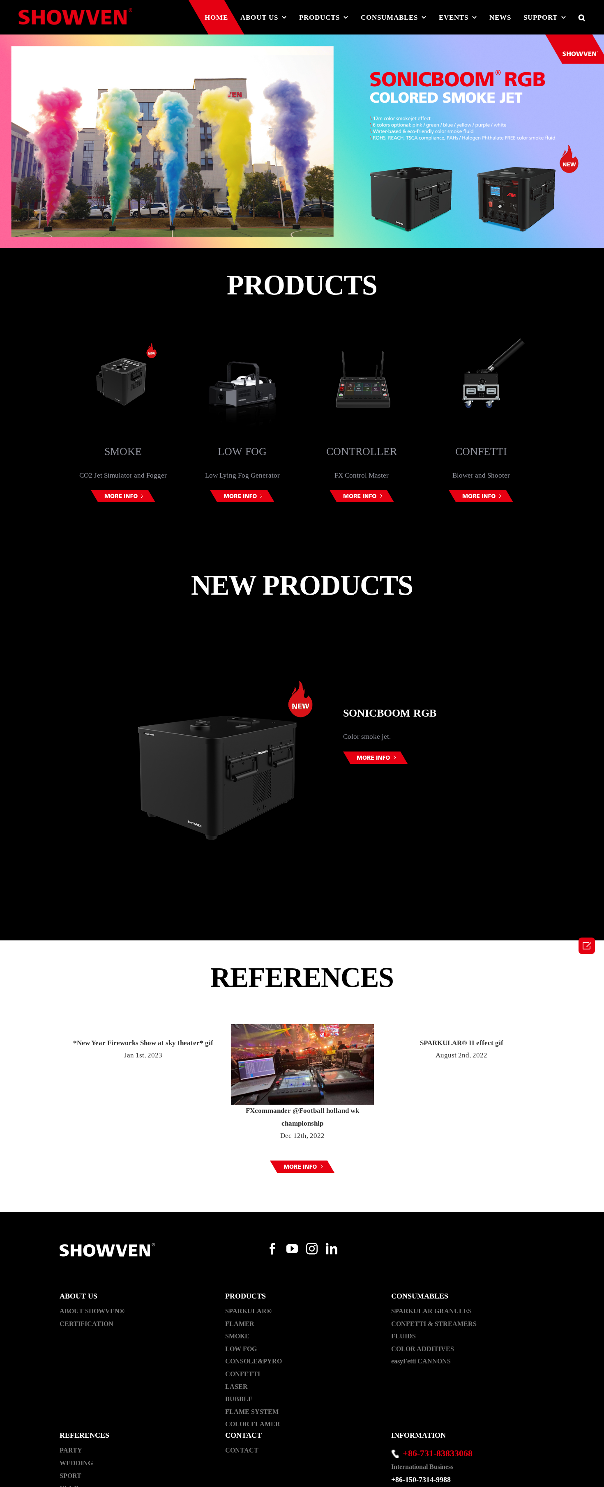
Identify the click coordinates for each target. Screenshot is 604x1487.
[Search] (582, 17)
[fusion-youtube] (292, 1249)
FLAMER (239, 1323)
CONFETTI (362, 451)
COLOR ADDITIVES (422, 1348)
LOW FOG (123, 451)
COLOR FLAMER (252, 1423)
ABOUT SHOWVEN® (92, 1311)
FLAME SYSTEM (252, 1411)
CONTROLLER (242, 451)
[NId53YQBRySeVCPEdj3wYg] (302, 1166)
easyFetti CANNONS (421, 1361)
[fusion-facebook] (272, 1249)
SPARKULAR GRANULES (431, 1311)
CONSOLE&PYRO (253, 1361)
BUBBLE (239, 1398)
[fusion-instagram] (312, 1249)
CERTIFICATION (86, 1323)
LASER (481, 456)
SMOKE (237, 1336)
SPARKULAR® (248, 1311)
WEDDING (76, 1462)
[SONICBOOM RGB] (302, 141)
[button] (295, 535)
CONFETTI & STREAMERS (434, 1323)
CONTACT (241, 1450)
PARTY (71, 1450)
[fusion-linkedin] (331, 1249)
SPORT (70, 1475)
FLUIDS (403, 1336)
